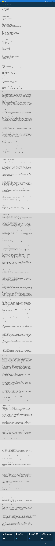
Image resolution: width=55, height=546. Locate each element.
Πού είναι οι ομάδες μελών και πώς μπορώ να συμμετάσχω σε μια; (11, 54)
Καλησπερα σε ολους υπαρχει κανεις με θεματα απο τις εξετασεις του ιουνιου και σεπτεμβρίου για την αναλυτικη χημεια (47, 538)
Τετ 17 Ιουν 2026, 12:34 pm (20, 535)
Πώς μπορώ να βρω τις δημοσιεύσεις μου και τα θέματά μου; (10, 73)
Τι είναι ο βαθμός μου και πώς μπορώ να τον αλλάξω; (9, 25)
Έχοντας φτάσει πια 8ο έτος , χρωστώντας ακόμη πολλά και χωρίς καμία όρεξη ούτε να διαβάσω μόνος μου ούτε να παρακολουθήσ (35, 534)
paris (4, 535)
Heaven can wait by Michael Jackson (22, 538)
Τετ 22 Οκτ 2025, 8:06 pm (34, 540)
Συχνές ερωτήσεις (8, 543)
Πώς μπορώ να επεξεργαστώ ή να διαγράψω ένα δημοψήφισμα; (10, 33)
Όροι (15, 543)
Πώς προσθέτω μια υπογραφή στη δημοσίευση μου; (9, 30)
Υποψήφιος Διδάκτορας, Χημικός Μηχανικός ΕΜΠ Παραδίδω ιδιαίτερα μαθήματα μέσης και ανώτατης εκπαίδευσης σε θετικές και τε (47, 534)
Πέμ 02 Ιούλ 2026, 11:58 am (8, 535)
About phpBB (12, 509)
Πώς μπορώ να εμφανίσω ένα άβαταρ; (7, 24)
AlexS (42, 535)
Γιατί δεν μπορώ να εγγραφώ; (6, 11)
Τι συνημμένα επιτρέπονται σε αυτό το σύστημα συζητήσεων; (10, 81)
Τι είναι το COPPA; (4, 10)
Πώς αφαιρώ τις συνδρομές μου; (6, 78)
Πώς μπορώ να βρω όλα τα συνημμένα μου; (8, 82)
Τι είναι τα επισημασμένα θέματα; (6, 47)
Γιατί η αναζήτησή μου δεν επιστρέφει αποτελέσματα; (9, 70)
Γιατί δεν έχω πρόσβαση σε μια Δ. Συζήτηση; (8, 34)
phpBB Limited (6, 508)
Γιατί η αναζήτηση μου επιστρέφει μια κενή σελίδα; (9, 71)
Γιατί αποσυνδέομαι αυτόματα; (6, 15)
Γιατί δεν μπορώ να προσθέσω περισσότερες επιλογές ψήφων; (10, 32)
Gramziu (52, 544)
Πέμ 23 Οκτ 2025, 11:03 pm (22, 540)
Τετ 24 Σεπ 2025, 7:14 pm (46, 540)
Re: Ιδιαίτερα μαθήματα (46, 533)
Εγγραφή (48, 1)
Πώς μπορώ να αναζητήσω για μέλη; (7, 72)
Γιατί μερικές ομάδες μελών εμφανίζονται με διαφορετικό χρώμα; (10, 56)
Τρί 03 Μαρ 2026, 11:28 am (46, 535)
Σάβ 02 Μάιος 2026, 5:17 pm (33, 535)
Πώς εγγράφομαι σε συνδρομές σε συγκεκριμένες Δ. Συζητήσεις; (10, 77)
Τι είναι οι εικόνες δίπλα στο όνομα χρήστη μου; (8, 23)
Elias (29, 535)
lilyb (3, 540)
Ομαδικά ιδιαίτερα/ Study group (35, 533)
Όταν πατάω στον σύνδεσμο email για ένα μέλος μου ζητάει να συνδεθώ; (11, 26)
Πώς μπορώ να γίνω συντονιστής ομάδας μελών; (8, 55)
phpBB (31, 185)
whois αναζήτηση (15, 518)
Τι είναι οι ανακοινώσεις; (5, 46)
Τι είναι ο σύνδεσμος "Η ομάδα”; (6, 58)
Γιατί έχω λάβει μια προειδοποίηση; (7, 36)
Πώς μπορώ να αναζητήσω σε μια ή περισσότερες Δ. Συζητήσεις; (10, 69)
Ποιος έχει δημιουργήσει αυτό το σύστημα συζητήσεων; (9, 84)
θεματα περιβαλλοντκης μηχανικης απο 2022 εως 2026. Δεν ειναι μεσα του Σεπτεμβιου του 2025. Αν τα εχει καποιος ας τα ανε (9, 534)
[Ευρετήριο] (3, 1)
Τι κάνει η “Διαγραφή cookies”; (6, 16)
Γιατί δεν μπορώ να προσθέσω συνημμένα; (7, 35)
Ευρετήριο (3, 543)
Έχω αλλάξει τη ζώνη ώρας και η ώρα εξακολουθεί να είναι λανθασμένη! (11, 21)
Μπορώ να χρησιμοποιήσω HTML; (6, 43)
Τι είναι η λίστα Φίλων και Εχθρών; (6, 66)
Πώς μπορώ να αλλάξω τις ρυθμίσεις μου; (7, 19)
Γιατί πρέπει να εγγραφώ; (5, 9)
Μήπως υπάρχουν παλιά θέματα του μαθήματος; (9, 538)
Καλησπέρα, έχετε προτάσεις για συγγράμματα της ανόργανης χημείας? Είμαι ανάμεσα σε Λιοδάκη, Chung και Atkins (35, 538)
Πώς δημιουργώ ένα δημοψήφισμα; (7, 31)
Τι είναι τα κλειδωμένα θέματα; (6, 48)
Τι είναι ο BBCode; (4, 42)
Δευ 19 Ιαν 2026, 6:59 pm (8, 540)
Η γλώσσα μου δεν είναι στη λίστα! (6, 22)
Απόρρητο (12, 543)
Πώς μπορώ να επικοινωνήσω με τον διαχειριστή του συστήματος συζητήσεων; (12, 88)
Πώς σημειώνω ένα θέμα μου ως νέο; (7, 39)
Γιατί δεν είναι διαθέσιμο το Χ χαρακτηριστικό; (8, 85)
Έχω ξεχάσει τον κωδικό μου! (6, 14)
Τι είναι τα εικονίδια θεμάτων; (6, 49)
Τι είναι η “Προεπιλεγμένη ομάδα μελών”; (7, 57)
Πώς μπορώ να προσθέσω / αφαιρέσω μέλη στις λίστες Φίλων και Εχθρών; (12, 67)
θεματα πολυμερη (20, 534)
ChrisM (42, 540)
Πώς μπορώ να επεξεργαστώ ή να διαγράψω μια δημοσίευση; (10, 29)
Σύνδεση (44, 1)
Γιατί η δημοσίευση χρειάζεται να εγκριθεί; (7, 38)
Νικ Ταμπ (17, 540)
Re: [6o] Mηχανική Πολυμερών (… (22, 533)
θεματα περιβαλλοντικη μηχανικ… (10, 533)
